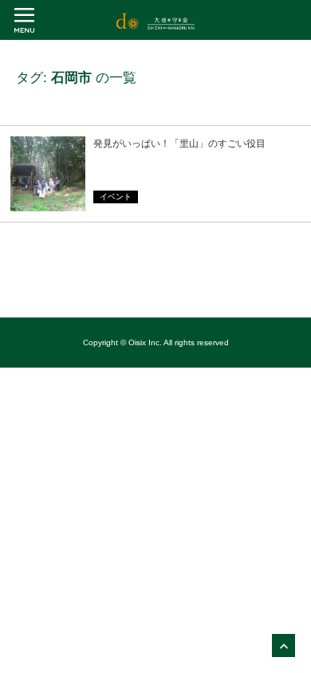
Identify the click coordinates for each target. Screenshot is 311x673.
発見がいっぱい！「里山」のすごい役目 (179, 143)
